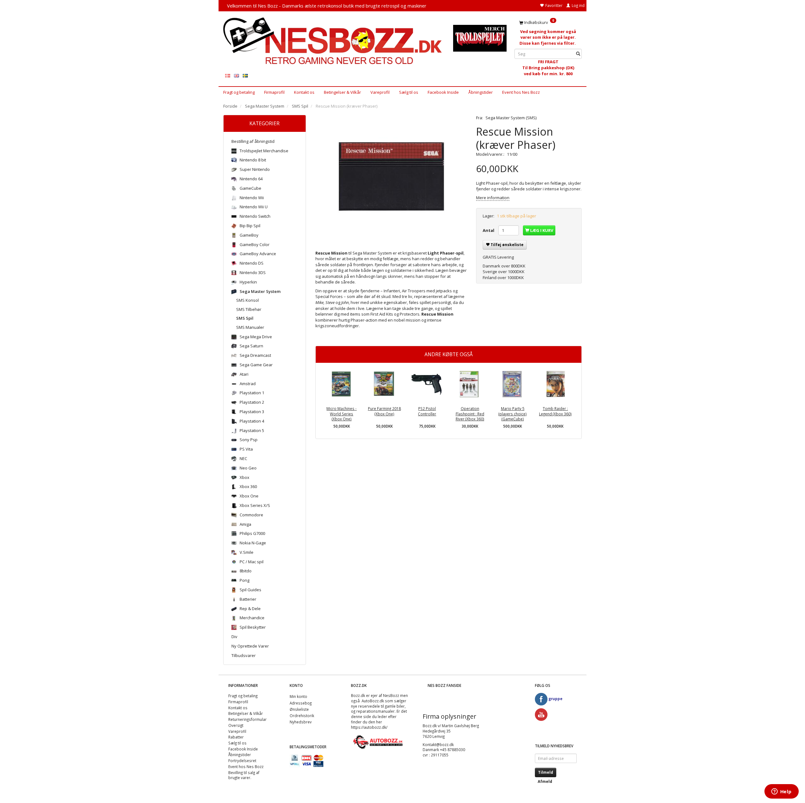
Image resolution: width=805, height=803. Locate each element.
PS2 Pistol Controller (427, 411)
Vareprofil (380, 92)
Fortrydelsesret (242, 760)
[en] (236, 75)
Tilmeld (545, 772)
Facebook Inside (443, 92)
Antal (489, 230)
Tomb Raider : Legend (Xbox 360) (555, 411)
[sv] (245, 75)
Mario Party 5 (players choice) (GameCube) (512, 413)
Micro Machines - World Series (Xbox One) (341, 413)
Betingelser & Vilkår (342, 92)
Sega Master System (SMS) (511, 118)
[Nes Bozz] (333, 41)
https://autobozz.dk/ (369, 727)
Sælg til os (408, 92)
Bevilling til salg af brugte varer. (243, 775)
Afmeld (545, 781)
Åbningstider (480, 92)
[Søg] (578, 54)
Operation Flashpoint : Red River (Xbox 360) (470, 413)
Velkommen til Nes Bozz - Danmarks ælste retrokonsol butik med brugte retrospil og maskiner (326, 6)
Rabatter (236, 736)
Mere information (492, 197)
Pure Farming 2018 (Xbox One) (384, 411)
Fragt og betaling (239, 92)
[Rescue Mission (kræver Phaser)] (391, 178)
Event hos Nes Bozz (521, 92)
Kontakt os (304, 92)
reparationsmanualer (375, 711)
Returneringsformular (247, 719)
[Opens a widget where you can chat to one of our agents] (781, 792)
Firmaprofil (274, 92)
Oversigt (235, 725)
